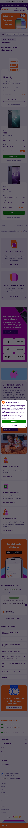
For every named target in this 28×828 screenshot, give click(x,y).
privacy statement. (11, 418)
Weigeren (14, 425)
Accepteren (14, 421)
